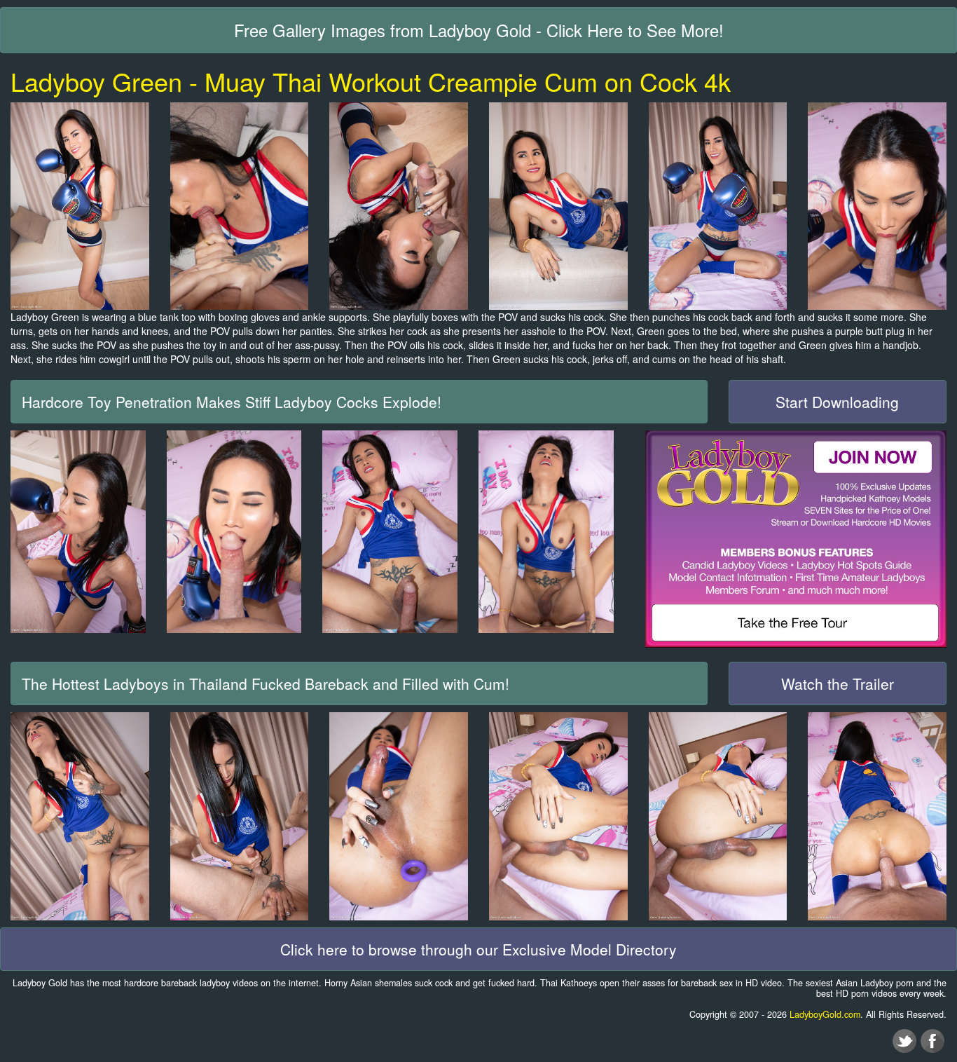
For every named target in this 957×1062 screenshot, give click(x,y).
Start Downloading (837, 401)
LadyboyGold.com (825, 1014)
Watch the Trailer (837, 683)
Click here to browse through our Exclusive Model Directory (478, 949)
